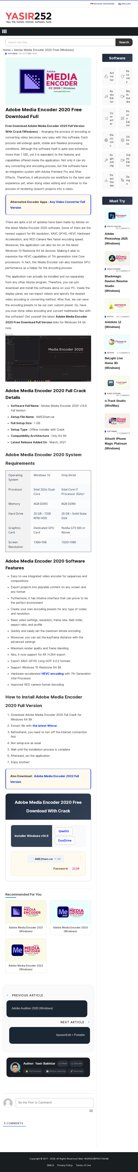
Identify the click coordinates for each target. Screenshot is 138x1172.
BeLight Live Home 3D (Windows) (114, 363)
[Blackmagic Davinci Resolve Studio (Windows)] (117, 258)
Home (7, 50)
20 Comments (123, 228)
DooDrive (65, 840)
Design (110, 353)
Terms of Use (83, 1165)
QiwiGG (64, 831)
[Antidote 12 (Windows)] (117, 306)
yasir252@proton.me (96, 1159)
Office (110, 317)
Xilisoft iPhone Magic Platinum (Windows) (116, 443)
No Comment (123, 317)
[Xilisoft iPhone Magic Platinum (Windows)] (117, 421)
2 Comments (123, 353)
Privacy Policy (65, 1165)
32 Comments (123, 271)
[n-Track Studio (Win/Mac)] (117, 383)
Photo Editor (114, 226)
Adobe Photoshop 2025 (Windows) (116, 238)
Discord (78, 1063)
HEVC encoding (53, 673)
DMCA (50, 1165)
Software (13, 54)
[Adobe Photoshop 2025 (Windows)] (117, 216)
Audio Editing (114, 393)
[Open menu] (4, 31)
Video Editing (114, 269)
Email (64, 1063)
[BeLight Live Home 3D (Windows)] (117, 342)
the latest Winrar (45, 725)
